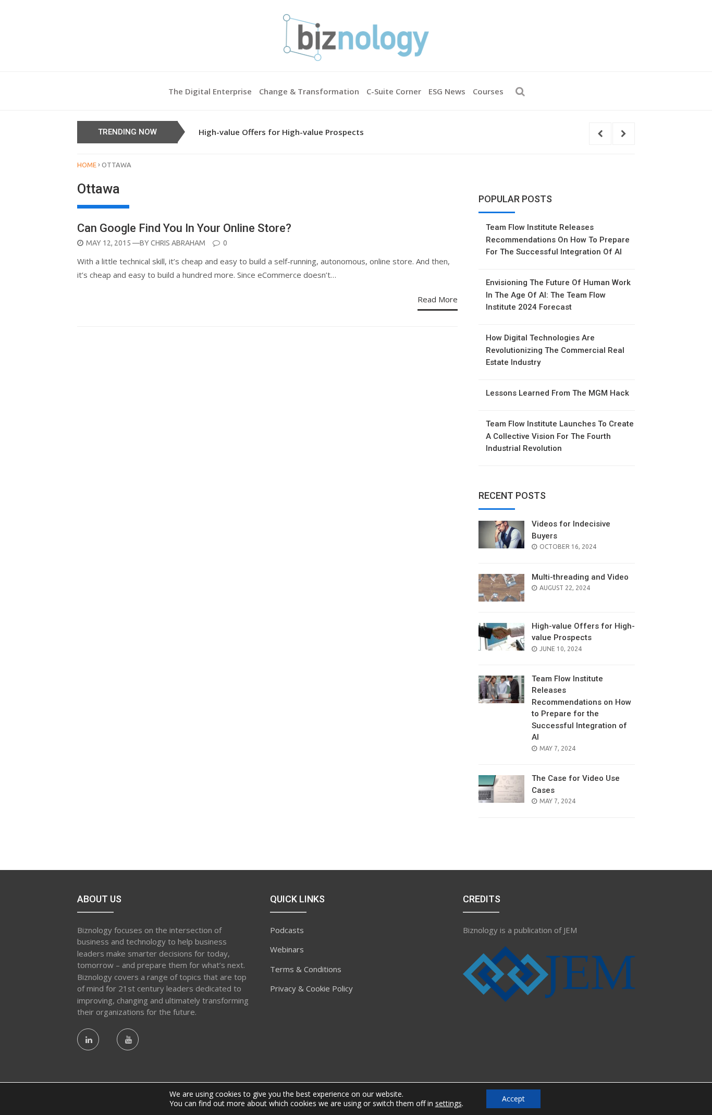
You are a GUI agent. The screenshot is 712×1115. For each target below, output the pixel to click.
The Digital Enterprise (210, 91)
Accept (513, 1099)
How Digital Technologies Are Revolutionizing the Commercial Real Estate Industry (555, 350)
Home (86, 164)
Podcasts (287, 930)
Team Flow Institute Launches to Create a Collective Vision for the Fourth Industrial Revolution (560, 436)
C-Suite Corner (393, 91)
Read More (438, 299)
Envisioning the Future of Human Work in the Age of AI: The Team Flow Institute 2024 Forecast (558, 295)
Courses (488, 91)
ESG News (446, 91)
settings (448, 1103)
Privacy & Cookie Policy (311, 988)
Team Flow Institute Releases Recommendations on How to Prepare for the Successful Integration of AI (558, 239)
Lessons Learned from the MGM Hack (557, 393)
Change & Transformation (309, 91)
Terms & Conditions (305, 969)
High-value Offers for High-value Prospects (281, 132)
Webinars (287, 949)
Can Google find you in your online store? (184, 228)
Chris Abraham (178, 243)
